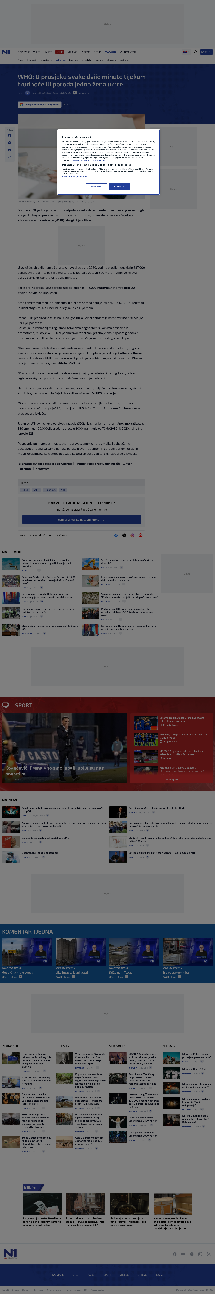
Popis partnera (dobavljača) (74, 176)
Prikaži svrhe (96, 186)
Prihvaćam (119, 186)
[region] (108, 162)
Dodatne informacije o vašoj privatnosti (89, 160)
